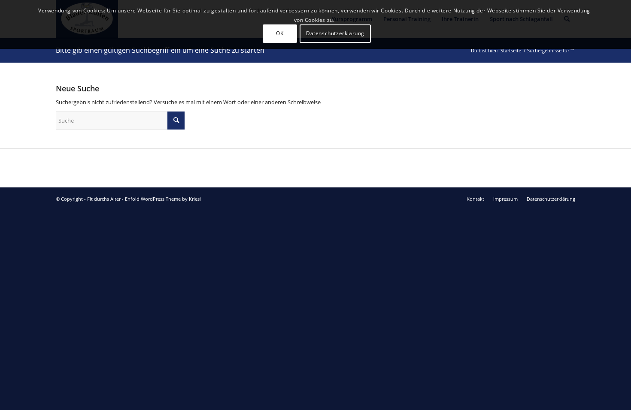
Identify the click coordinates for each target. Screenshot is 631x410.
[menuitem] (475, 199)
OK (279, 33)
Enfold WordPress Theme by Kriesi (163, 199)
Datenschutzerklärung (335, 33)
